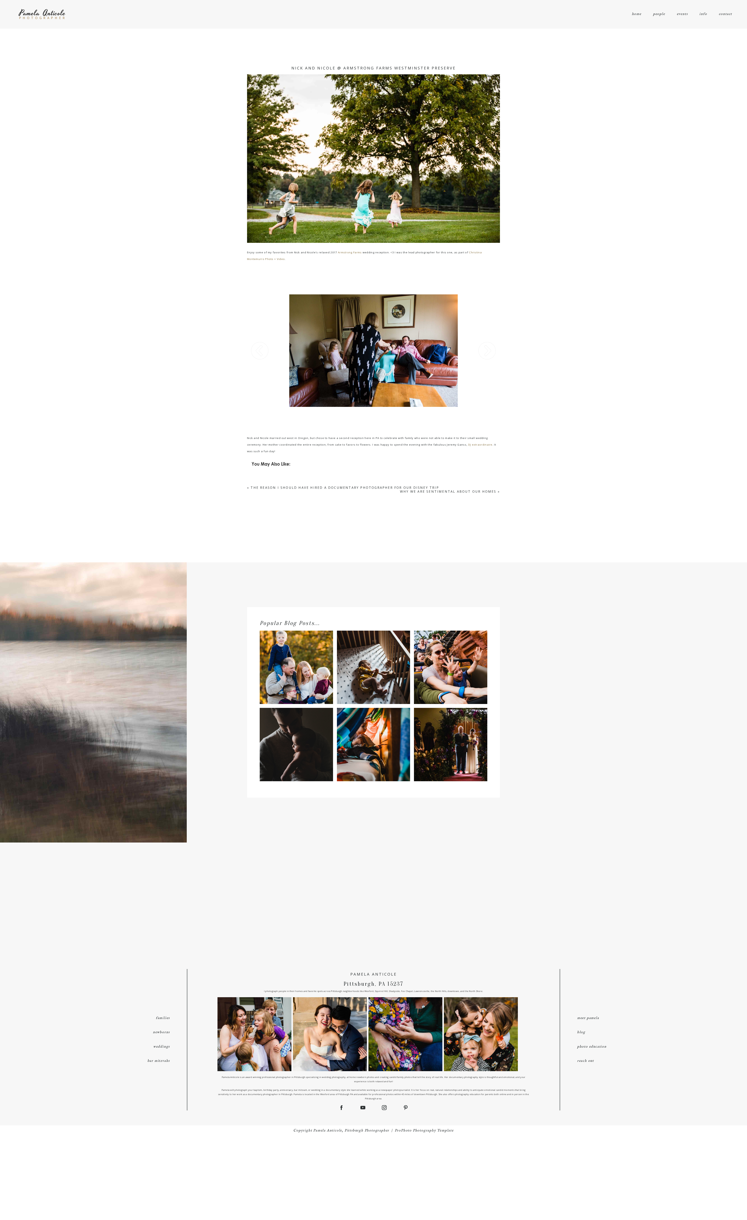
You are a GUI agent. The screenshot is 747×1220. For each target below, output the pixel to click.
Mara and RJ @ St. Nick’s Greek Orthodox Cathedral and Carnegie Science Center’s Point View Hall (450, 737)
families (163, 1018)
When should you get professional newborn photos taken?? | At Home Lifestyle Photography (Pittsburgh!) (296, 737)
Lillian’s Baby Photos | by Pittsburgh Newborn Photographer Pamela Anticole (373, 660)
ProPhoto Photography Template (424, 1130)
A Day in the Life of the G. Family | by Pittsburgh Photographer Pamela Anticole (373, 738)
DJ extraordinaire (480, 444)
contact (725, 14)
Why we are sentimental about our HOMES (448, 491)
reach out (585, 1061)
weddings (161, 1046)
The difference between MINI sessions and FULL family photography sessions (295, 660)
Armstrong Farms (350, 252)
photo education (592, 1046)
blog (581, 1032)
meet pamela (588, 1018)
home (636, 14)
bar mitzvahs (158, 1061)
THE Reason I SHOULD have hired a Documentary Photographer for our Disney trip (345, 487)
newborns (161, 1032)
